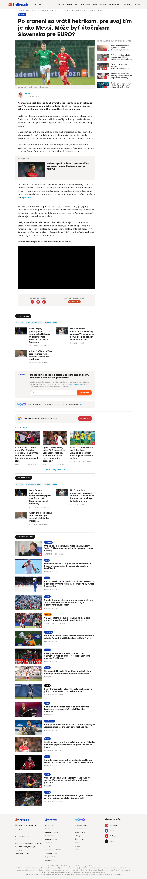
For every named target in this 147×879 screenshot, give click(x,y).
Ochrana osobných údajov (25, 847)
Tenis (47, 560)
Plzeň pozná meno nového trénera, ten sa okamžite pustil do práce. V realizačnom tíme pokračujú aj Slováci (67, 655)
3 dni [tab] (125, 41)
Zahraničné (98, 5)
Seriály (77, 846)
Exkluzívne (72, 5)
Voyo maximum (81, 825)
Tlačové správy (51, 839)
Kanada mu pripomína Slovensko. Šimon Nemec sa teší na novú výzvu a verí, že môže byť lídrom (68, 761)
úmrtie (47, 685)
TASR (17, 464)
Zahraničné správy (22, 836)
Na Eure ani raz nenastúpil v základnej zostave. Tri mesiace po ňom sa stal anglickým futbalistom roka (82, 334)
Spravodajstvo (80, 832)
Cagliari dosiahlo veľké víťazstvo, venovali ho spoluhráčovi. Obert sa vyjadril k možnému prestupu (67, 780)
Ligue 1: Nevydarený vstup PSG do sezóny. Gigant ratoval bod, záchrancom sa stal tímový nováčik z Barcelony (54, 454)
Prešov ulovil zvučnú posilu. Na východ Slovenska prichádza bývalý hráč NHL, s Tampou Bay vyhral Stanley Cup (69, 583)
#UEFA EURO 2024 (33, 323)
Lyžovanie (48, 542)
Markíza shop (50, 860)
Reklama (48, 843)
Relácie (78, 843)
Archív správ (19, 840)
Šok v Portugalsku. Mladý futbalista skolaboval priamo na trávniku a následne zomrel (68, 690)
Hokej (47, 578)
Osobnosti (49, 836)
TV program (49, 825)
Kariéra (47, 846)
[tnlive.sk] (18, 4)
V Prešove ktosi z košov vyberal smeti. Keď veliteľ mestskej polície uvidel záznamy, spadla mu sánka (121, 57)
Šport (127, 5)
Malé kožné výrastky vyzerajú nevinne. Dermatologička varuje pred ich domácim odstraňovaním (120, 48)
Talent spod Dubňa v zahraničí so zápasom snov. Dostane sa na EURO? (68, 166)
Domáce (84, 5)
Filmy (77, 850)
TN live (61, 5)
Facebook (113, 831)
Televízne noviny (81, 829)
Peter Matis (30, 94)
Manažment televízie (53, 850)
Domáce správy (21, 833)
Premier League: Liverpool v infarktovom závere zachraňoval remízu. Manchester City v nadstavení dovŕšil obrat (68, 602)
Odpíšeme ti (50, 857)
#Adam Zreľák (51, 323)
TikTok (112, 841)
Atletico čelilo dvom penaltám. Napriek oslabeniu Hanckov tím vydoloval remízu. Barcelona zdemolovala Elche (27, 454)
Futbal (34, 10)
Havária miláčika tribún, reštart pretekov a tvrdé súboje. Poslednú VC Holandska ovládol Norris (69, 637)
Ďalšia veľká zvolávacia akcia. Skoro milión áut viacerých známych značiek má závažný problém (121, 85)
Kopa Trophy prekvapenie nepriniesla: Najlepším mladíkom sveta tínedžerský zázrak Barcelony (40, 335)
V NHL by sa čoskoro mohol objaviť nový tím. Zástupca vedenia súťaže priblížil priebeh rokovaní (67, 709)
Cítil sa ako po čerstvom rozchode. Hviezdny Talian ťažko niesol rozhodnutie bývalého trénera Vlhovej (69, 548)
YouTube (113, 836)
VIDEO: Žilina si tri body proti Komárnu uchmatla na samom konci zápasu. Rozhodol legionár (82, 453)
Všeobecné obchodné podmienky (28, 843)
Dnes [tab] (120, 41)
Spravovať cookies (22, 854)
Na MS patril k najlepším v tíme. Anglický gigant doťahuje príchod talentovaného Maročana (68, 672)
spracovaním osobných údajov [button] (68, 384)
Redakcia (18, 850)
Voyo (80, 404)
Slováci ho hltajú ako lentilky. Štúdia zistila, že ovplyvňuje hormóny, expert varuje (121, 76)
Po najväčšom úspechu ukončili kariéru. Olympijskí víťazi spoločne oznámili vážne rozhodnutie (69, 725)
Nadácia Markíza (51, 853)
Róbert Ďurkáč (75, 462)
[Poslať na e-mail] (38, 302)
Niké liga (48, 614)
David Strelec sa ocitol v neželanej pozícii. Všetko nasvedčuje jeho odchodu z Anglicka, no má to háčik (69, 744)
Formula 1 (48, 632)
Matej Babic (49, 554)
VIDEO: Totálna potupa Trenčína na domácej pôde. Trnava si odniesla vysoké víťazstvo (67, 619)
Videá (137, 5)
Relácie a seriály (51, 832)
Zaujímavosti (49, 721)
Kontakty (18, 829)
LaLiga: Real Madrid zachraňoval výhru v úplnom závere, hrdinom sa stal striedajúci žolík (68, 796)
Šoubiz (47, 829)
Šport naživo (80, 839)
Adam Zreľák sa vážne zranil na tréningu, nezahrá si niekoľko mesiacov (40, 355)
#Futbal (19, 323)
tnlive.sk (21, 10)
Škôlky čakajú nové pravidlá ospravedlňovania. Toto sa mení (121, 66)
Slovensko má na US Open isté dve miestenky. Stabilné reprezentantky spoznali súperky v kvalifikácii (67, 566)
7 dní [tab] (130, 41)
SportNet (27, 197)
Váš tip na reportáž (28, 825)
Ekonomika (114, 5)
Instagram (113, 825)
